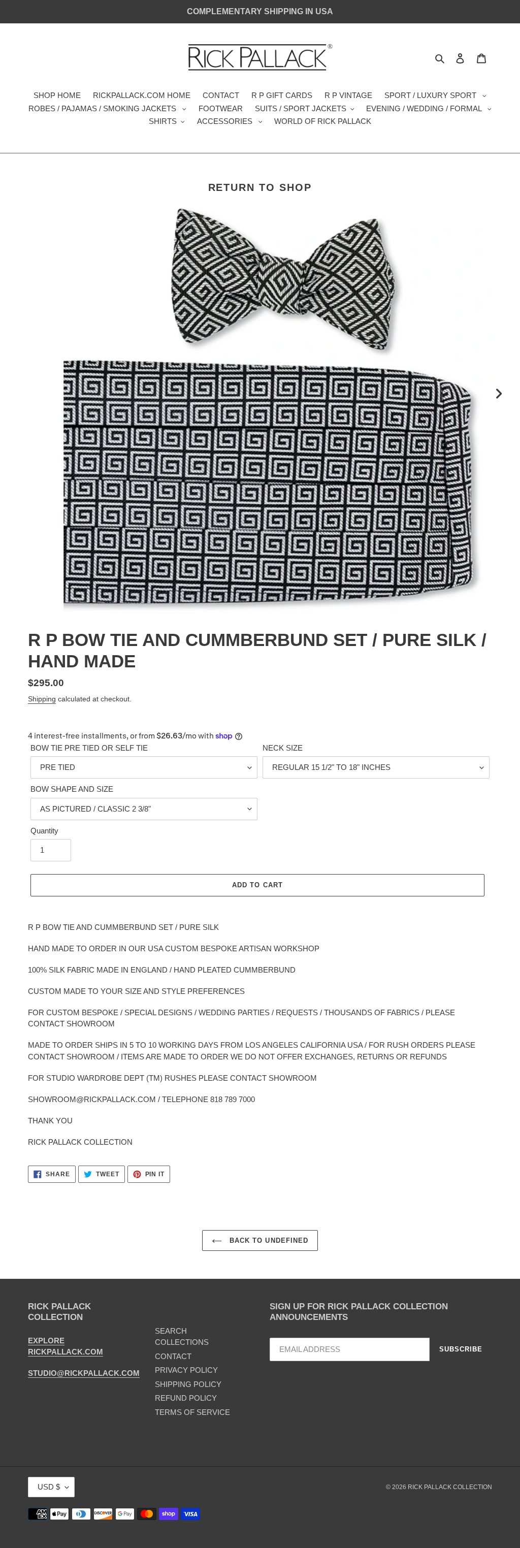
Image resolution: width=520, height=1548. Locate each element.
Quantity (44, 830)
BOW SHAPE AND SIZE (71, 789)
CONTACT (173, 1356)
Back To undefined (267, 1240)
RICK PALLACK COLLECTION (450, 1487)
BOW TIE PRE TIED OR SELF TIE (89, 748)
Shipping (42, 699)
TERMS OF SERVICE (192, 1412)
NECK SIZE (283, 748)
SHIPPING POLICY (188, 1384)
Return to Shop (260, 187)
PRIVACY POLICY (186, 1370)
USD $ (49, 1486)
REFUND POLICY (186, 1398)
